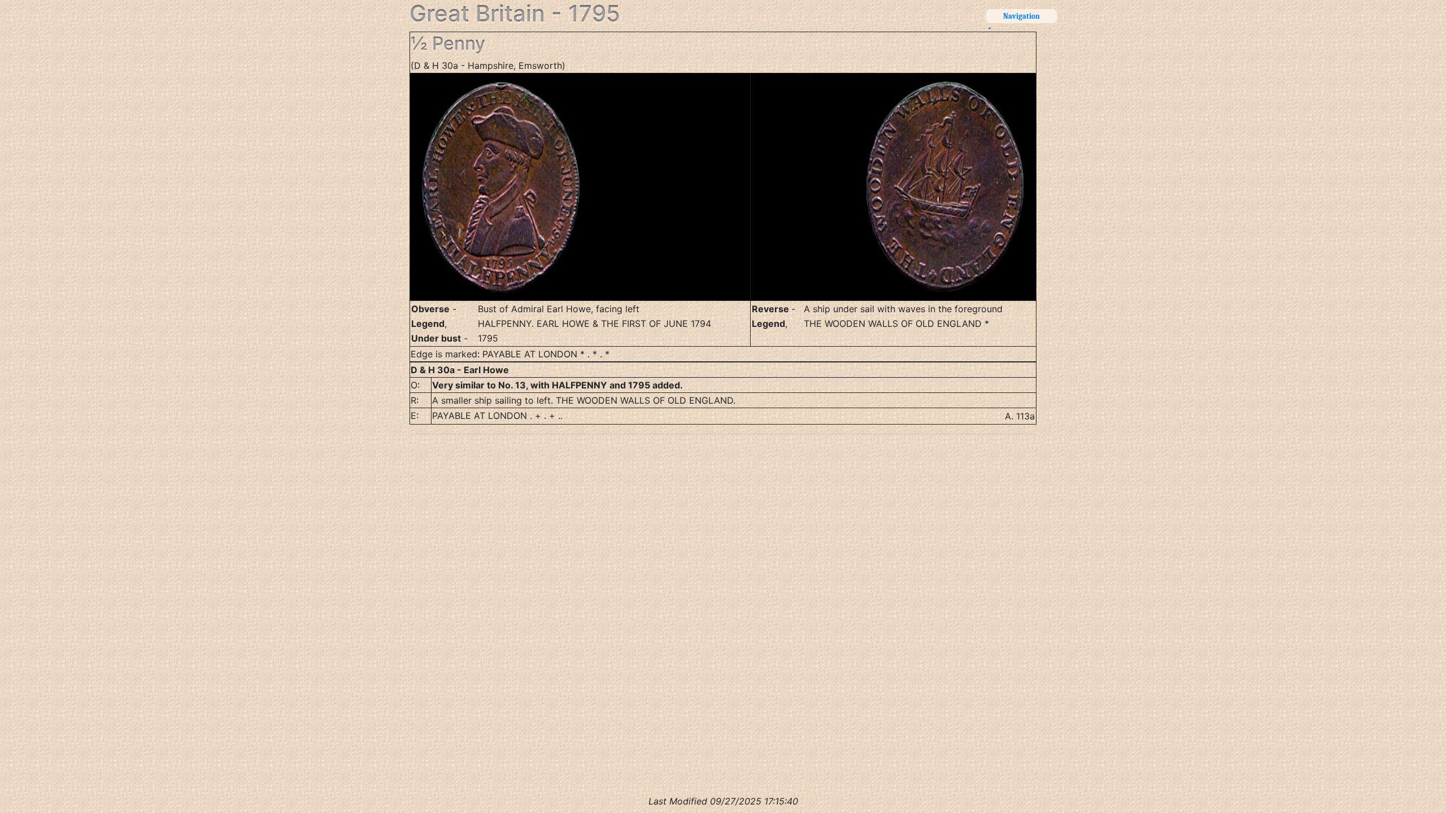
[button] (1017, 22)
